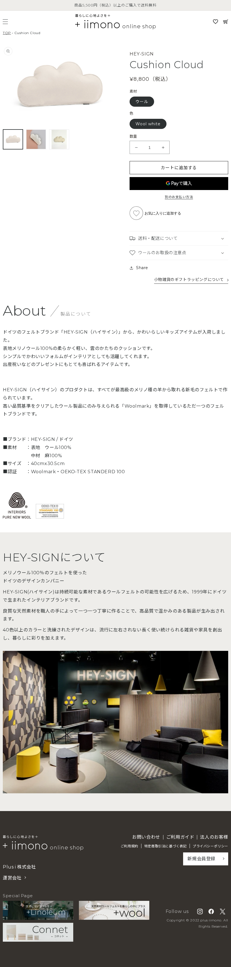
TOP (7, 33)
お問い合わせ (146, 837)
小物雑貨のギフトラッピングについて (189, 279)
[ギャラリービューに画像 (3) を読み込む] (59, 139)
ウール (142, 101)
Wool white (148, 123)
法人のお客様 (214, 837)
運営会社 (12, 878)
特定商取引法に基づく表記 (165, 846)
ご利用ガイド (180, 837)
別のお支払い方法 (179, 197)
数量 (133, 136)
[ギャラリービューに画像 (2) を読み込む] (36, 139)
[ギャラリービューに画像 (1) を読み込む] (13, 139)
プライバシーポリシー (210, 846)
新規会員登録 (201, 858)
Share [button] (142, 267)
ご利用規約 (129, 846)
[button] (5, 21)
